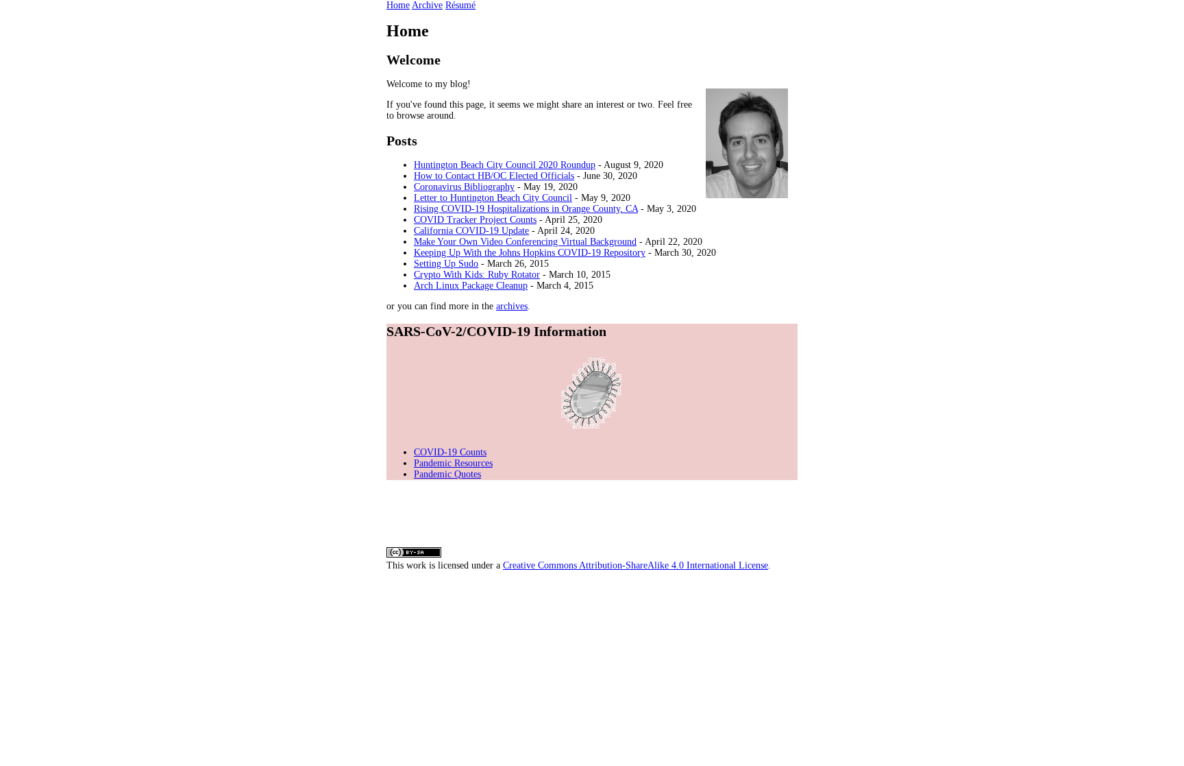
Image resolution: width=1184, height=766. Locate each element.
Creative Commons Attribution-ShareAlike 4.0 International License (635, 565)
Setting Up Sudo (446, 264)
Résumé (460, 5)
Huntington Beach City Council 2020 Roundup (504, 165)
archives (512, 306)
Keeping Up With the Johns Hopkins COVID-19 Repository (529, 253)
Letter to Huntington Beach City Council (493, 198)
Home (398, 5)
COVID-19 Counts (450, 452)
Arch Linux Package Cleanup (471, 285)
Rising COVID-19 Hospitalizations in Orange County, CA (526, 209)
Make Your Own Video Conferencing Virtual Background (525, 242)
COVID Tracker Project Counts (475, 220)
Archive (427, 5)
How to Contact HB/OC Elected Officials (494, 176)
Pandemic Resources (453, 463)
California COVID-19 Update (471, 231)
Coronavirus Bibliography (464, 187)
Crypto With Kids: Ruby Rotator (477, 275)
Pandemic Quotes (447, 474)
